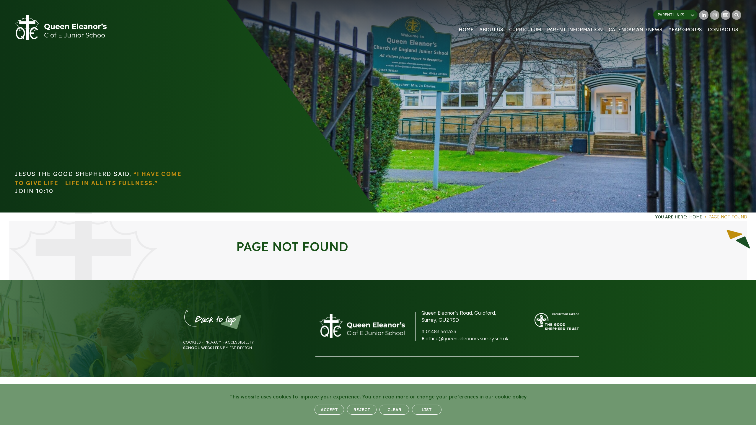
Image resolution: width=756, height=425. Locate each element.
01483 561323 (441, 331)
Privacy (213, 342)
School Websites (202, 347)
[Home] (61, 27)
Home (695, 217)
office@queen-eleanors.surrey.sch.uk (467, 338)
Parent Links (671, 15)
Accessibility (239, 342)
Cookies (192, 342)
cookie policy (511, 397)
